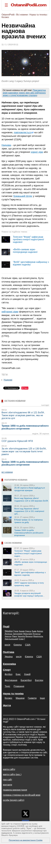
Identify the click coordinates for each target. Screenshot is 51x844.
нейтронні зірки (10, 311)
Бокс (18, 674)
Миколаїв (27, 634)
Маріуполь (38, 636)
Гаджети (32, 698)
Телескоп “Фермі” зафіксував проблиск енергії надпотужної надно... (28, 553)
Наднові (8, 380)
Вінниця (29, 636)
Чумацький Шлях (22, 196)
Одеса (28, 631)
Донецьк (8, 634)
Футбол (8, 674)
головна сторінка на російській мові (21, 795)
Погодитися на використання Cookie (25, 840)
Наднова (6, 145)
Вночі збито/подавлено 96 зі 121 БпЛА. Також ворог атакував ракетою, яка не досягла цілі (23, 415)
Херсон (8, 636)
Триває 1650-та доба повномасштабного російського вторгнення (25, 427)
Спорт (7, 669)
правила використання (15, 790)
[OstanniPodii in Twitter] (25, 813)
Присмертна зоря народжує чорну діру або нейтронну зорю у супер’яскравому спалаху (24, 93)
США (27, 645)
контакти (7, 785)
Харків (22, 631)
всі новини (7, 472)
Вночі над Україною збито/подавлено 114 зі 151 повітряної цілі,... (29, 511)
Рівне (14, 636)
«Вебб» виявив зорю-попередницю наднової (25, 250)
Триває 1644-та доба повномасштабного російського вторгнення (28, 532)
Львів (34, 631)
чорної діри (37, 152)
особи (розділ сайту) (13, 800)
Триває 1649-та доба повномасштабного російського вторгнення (25, 463)
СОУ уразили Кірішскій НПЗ (17, 441)
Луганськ (36, 634)
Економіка (9, 664)
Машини (20, 698)
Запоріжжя (18, 634)
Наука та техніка (38, 14)
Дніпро (40, 631)
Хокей (27, 674)
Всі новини (22, 14)
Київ (16, 631)
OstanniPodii (8, 14)
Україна (9, 631)
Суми (21, 639)
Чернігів (21, 636)
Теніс (7, 686)
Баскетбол (26, 680)
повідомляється (23, 132)
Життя (7, 705)
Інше (42, 698)
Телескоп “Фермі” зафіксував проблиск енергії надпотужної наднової (28, 239)
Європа (18, 645)
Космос (5, 17)
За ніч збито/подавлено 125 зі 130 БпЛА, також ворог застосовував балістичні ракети (24, 451)
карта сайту (9, 769)
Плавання (19, 686)
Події (6, 626)
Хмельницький (11, 639)
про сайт (7, 779)
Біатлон (39, 680)
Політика (8, 652)
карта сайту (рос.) (12, 774)
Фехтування (11, 680)
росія (7, 645)
